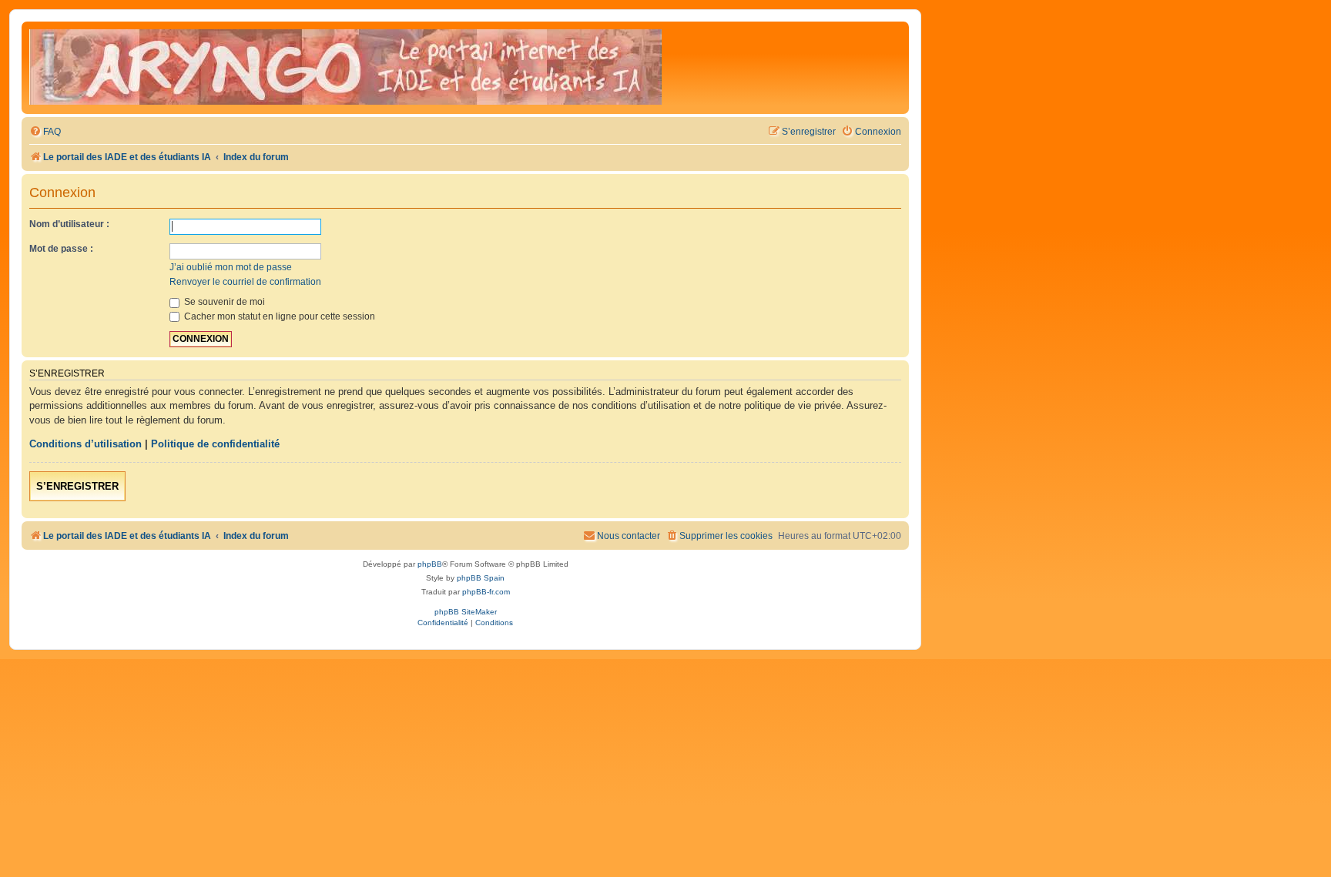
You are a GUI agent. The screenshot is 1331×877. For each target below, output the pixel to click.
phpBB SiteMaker (465, 612)
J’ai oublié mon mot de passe (230, 267)
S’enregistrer (77, 486)
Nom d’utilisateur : (69, 224)
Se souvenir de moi (223, 301)
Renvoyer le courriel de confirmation (245, 281)
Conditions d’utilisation (85, 444)
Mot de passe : (61, 248)
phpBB (429, 564)
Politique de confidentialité (215, 444)
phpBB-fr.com (486, 591)
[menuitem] (45, 132)
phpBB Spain (481, 578)
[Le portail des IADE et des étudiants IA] (345, 67)
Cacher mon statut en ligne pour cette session (278, 316)
